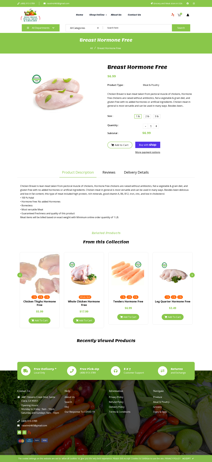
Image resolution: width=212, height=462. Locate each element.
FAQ (67, 406)
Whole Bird (85, 297)
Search (181, 27)
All (91, 48)
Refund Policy (116, 402)
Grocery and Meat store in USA (167, 3)
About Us (70, 397)
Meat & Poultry (161, 402)
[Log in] (188, 15)
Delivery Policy (116, 406)
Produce (157, 397)
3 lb (157, 116)
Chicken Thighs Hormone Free (39, 303)
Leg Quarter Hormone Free (172, 301)
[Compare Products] (34, 291)
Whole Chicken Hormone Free (84, 303)
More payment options (147, 152)
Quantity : (113, 125)
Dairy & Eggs (160, 411)
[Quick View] (39, 291)
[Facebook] (188, 3)
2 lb (147, 116)
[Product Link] (44, 291)
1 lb (138, 116)
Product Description (78, 172)
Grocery (157, 406)
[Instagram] (194, 3)
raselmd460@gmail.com (58, 3)
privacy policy (172, 458)
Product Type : (115, 85)
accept (188, 458)
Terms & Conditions (119, 411)
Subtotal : (112, 133)
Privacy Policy (116, 397)
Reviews (109, 172)
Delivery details (136, 172)
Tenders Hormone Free (128, 301)
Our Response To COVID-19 (80, 411)
